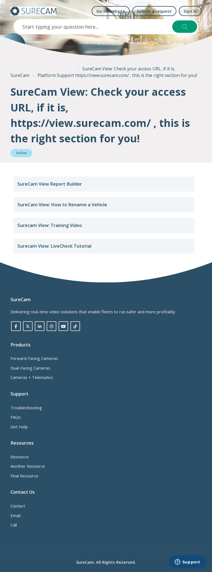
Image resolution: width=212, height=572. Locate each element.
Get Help (19, 426)
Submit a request (154, 11)
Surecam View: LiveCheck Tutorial (54, 246)
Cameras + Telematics (31, 377)
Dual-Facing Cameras (30, 368)
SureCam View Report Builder (49, 184)
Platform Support (56, 75)
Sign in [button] (190, 11)
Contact (17, 506)
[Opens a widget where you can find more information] (187, 562)
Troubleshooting (26, 407)
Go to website (110, 11)
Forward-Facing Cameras (34, 358)
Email (15, 515)
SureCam (19, 75)
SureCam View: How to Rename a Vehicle (62, 204)
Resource (19, 456)
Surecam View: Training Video (49, 225)
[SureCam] (33, 11)
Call (13, 525)
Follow (21, 153)
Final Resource (24, 476)
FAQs (15, 417)
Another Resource (27, 466)
